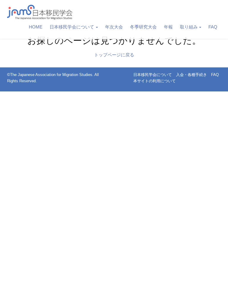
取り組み (189, 26)
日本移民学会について (72, 26)
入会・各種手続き (191, 74)
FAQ (212, 26)
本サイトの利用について (154, 81)
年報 (168, 26)
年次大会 (114, 26)
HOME (35, 26)
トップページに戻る (114, 54)
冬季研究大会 (143, 26)
